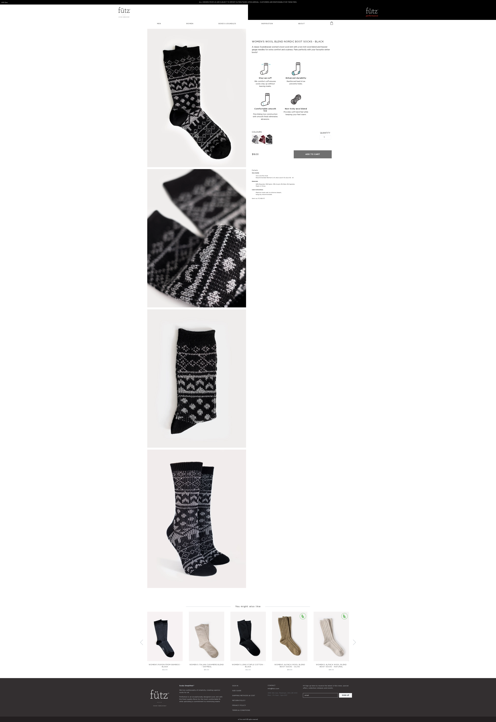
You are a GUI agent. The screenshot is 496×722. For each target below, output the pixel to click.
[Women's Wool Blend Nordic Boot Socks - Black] (269, 140)
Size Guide (236, 690)
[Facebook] (311, 703)
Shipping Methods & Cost (243, 695)
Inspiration (267, 23)
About (301, 23)
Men (159, 23)
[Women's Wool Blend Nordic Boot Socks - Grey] (255, 139)
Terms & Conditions (241, 710)
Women (189, 23)
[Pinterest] (318, 703)
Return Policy (238, 700)
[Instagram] (304, 703)
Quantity (325, 133)
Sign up (345, 695)
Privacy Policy (239, 705)
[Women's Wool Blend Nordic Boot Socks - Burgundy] (262, 139)
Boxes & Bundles (227, 23)
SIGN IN (235, 685)
